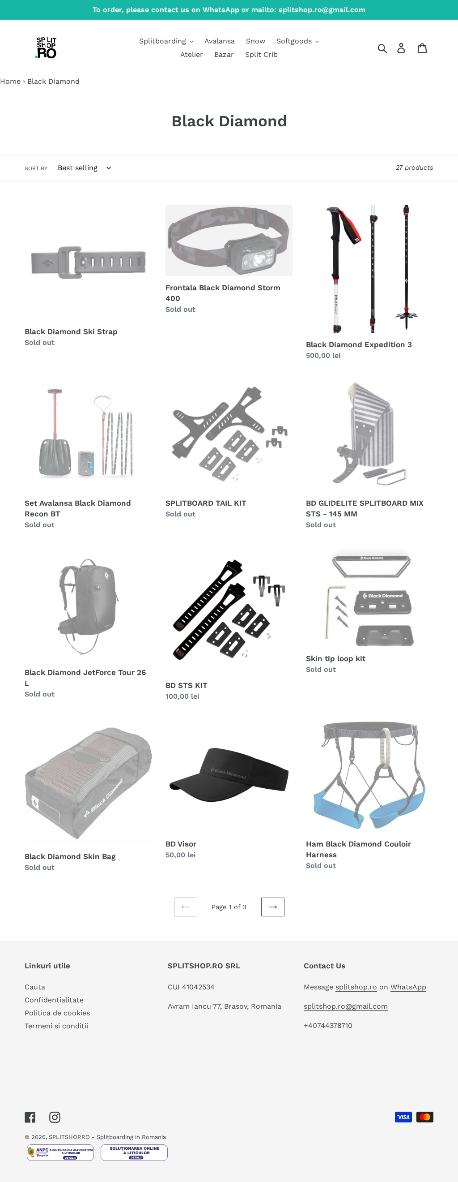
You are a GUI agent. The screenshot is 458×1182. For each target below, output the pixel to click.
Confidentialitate (54, 1000)
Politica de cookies (57, 1013)
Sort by (36, 168)
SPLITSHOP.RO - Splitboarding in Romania (107, 1137)
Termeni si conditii (56, 1026)
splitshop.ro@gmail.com (346, 1006)
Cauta (35, 987)
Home (10, 81)
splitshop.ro (356, 987)
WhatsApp (408, 987)
